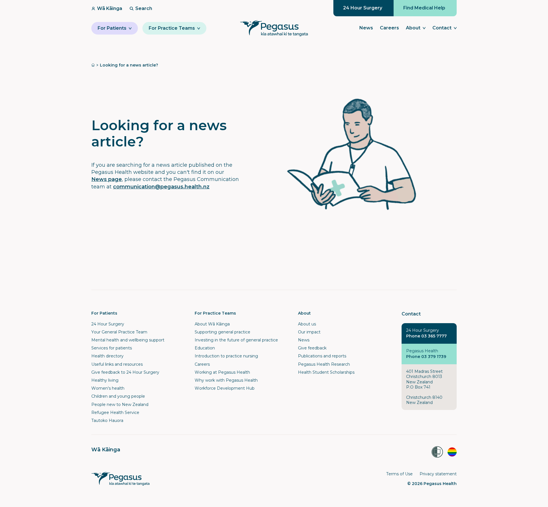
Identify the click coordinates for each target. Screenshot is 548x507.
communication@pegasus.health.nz (161, 187)
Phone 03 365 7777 (426, 336)
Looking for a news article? (129, 65)
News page (106, 179)
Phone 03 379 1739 (426, 356)
